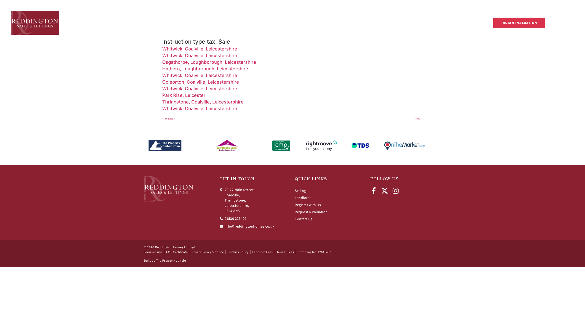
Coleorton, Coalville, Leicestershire (200, 82)
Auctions (317, 22)
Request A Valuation (311, 212)
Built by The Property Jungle (165, 260)
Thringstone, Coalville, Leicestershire (203, 102)
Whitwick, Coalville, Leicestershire (199, 49)
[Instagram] (395, 190)
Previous (168, 118)
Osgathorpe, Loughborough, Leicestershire (209, 62)
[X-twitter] (384, 190)
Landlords (303, 197)
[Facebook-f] (373, 190)
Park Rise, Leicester (183, 95)
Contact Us (431, 22)
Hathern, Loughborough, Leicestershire (205, 69)
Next (419, 118)
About (410, 22)
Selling (300, 190)
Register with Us (308, 204)
